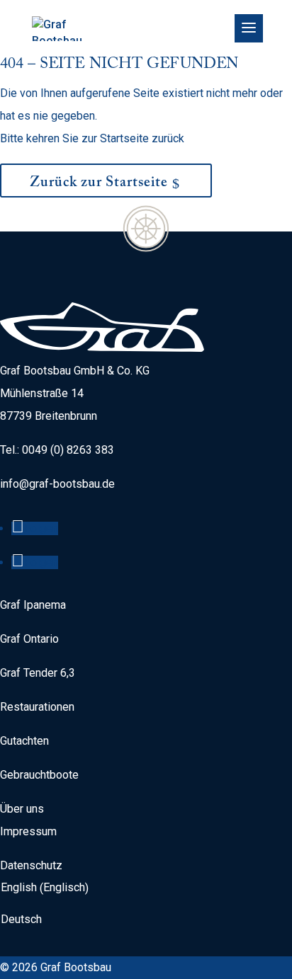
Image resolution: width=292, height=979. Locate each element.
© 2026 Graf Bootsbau (55, 967)
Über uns (22, 808)
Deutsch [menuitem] (21, 918)
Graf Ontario (29, 639)
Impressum (28, 831)
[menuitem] (48, 888)
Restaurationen (37, 707)
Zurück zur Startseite (99, 184)
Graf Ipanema (33, 605)
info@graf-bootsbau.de (57, 484)
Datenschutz (31, 865)
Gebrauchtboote (39, 775)
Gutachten (24, 741)
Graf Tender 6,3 (37, 673)
